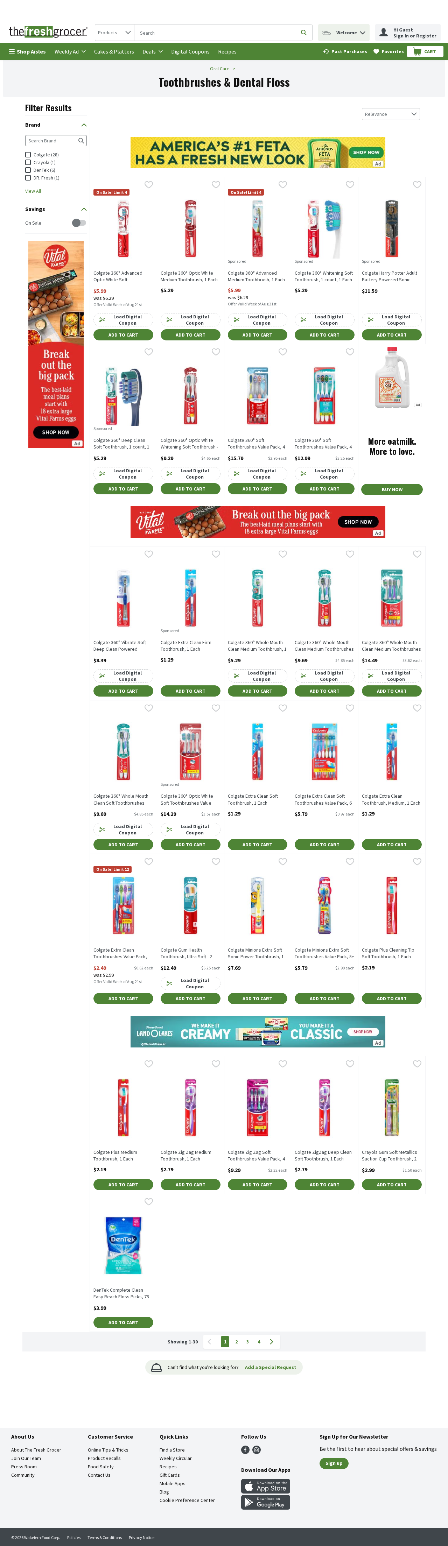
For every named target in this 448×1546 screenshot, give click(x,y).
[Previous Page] (210, 1341)
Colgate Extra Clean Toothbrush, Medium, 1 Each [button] (391, 799)
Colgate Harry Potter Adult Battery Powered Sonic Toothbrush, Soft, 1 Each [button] (389, 277)
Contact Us (99, 1475)
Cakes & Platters (114, 51)
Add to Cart (123, 335)
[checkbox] (29, 223)
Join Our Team (26, 1458)
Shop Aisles (31, 51)
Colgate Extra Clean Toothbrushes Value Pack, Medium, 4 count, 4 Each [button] (120, 954)
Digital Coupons (190, 51)
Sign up (334, 1463)
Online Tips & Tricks (108, 1450)
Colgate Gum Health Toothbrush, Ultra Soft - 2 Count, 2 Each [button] (188, 954)
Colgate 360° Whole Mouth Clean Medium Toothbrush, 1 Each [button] (257, 646)
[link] (345, 51)
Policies (73, 1537)
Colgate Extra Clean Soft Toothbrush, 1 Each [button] (255, 799)
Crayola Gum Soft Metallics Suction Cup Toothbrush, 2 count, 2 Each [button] (389, 1156)
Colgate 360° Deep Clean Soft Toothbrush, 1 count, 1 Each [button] (121, 444)
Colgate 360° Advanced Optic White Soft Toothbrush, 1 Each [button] (120, 277)
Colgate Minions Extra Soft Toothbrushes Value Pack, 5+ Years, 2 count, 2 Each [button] (324, 954)
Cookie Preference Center (187, 1500)
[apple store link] (265, 1491)
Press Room (24, 1466)
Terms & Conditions (105, 1537)
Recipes (227, 51)
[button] (362, 31)
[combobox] (114, 32)
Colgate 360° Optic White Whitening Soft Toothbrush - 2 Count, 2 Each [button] (189, 444)
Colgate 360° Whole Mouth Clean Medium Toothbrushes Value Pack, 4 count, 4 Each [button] (391, 646)
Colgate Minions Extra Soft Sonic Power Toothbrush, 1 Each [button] (256, 954)
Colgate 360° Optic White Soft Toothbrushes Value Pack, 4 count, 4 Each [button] (188, 800)
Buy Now (392, 489)
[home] (49, 32)
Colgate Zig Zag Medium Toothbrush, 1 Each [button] (188, 1155)
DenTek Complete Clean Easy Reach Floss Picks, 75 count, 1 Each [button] (121, 1294)
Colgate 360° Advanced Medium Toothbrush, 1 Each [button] (256, 276)
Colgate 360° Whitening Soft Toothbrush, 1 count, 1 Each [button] (324, 276)
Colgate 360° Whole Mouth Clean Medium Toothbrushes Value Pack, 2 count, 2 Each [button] (324, 646)
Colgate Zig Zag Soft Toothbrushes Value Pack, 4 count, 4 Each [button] (256, 1156)
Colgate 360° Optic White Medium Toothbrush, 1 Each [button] (189, 276)
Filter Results (48, 107)
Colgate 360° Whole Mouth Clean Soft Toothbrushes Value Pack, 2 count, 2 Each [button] (121, 800)
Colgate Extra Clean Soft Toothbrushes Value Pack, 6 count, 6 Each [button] (323, 800)
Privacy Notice (141, 1537)
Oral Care (220, 68)
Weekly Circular (176, 1458)
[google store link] (265, 1507)
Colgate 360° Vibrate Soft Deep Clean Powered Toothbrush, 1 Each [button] (120, 646)
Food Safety (101, 1466)
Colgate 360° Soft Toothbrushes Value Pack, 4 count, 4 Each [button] (256, 444)
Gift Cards (170, 1475)
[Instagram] (256, 1451)
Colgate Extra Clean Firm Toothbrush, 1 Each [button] (188, 645)
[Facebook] (245, 1451)
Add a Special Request (270, 1367)
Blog (164, 1492)
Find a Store (172, 1450)
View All (33, 191)
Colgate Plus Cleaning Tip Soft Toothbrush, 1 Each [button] (389, 953)
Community (23, 1475)
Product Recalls (104, 1458)
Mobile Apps (173, 1483)
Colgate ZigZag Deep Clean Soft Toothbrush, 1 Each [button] (323, 1155)
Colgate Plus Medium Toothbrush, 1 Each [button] (120, 1155)
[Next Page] (273, 1341)
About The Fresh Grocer (36, 1450)
